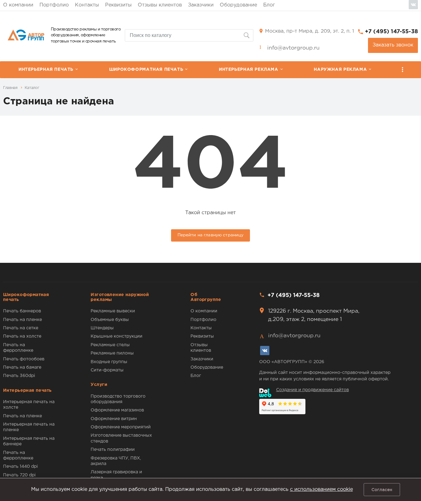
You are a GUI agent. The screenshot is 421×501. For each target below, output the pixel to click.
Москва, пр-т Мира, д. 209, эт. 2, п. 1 (309, 31)
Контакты (87, 5)
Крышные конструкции (116, 336)
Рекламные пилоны (112, 353)
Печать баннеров (22, 311)
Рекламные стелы (110, 345)
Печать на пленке (22, 320)
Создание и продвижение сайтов (312, 390)
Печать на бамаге (22, 367)
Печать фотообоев (23, 359)
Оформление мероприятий (121, 427)
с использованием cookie (321, 489)
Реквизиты (118, 5)
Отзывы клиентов (160, 5)
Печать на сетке (20, 328)
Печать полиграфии (113, 449)
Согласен (381, 489)
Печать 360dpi (19, 376)
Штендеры (102, 328)
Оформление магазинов (117, 410)
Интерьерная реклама (248, 69)
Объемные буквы (110, 320)
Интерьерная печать (45, 69)
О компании (18, 5)
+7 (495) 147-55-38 (391, 31)
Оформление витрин (114, 419)
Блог (269, 5)
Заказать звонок (393, 45)
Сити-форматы (107, 370)
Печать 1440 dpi (20, 466)
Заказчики (201, 5)
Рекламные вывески (113, 311)
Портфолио (54, 5)
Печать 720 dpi (19, 475)
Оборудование (238, 5)
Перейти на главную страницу (211, 235)
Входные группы (109, 362)
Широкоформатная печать (146, 69)
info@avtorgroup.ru (293, 48)
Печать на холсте (22, 336)
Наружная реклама (340, 69)
